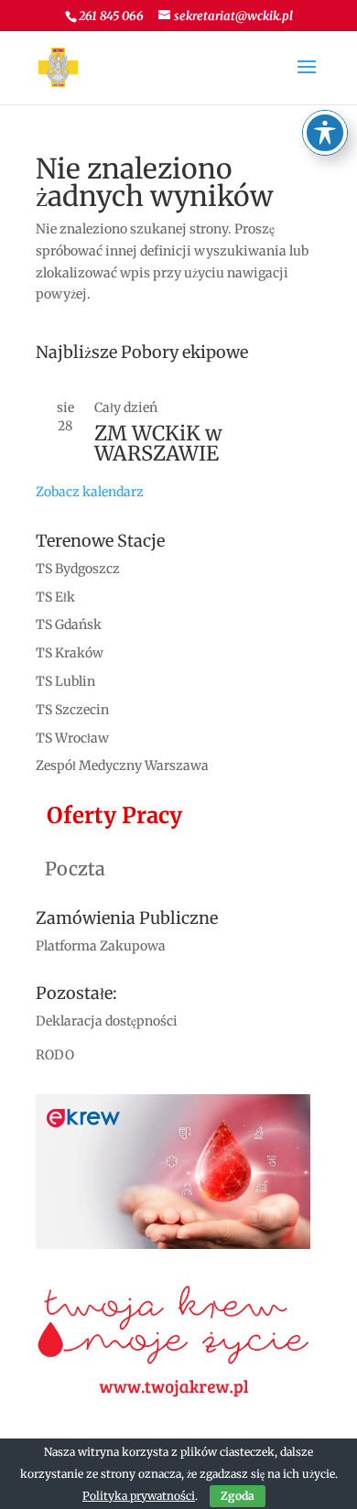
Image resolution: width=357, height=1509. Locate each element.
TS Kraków (69, 653)
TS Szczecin (72, 709)
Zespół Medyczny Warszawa (122, 765)
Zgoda (237, 1496)
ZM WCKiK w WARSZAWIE (158, 443)
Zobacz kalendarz (90, 491)
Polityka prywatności (138, 1496)
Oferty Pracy (109, 815)
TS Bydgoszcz (78, 568)
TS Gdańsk (69, 624)
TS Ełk (55, 597)
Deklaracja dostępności (107, 1021)
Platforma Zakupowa (101, 946)
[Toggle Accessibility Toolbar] (325, 133)
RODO (55, 1055)
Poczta (70, 868)
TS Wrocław (72, 738)
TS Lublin (65, 681)
